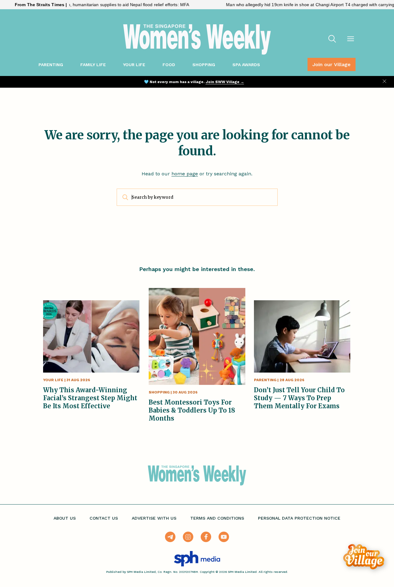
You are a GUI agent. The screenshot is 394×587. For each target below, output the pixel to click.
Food (169, 64)
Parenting (50, 64)
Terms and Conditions (217, 518)
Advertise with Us (154, 518)
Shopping (203, 64)
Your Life (134, 64)
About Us (65, 518)
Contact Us (104, 518)
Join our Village (331, 64)
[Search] (332, 39)
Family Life (93, 64)
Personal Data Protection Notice (299, 518)
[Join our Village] (363, 556)
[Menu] (351, 39)
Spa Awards (246, 64)
